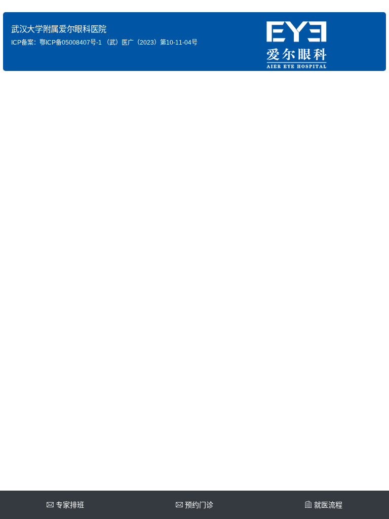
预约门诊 (199, 505)
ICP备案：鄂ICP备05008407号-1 (56, 42)
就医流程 (328, 505)
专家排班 (70, 505)
